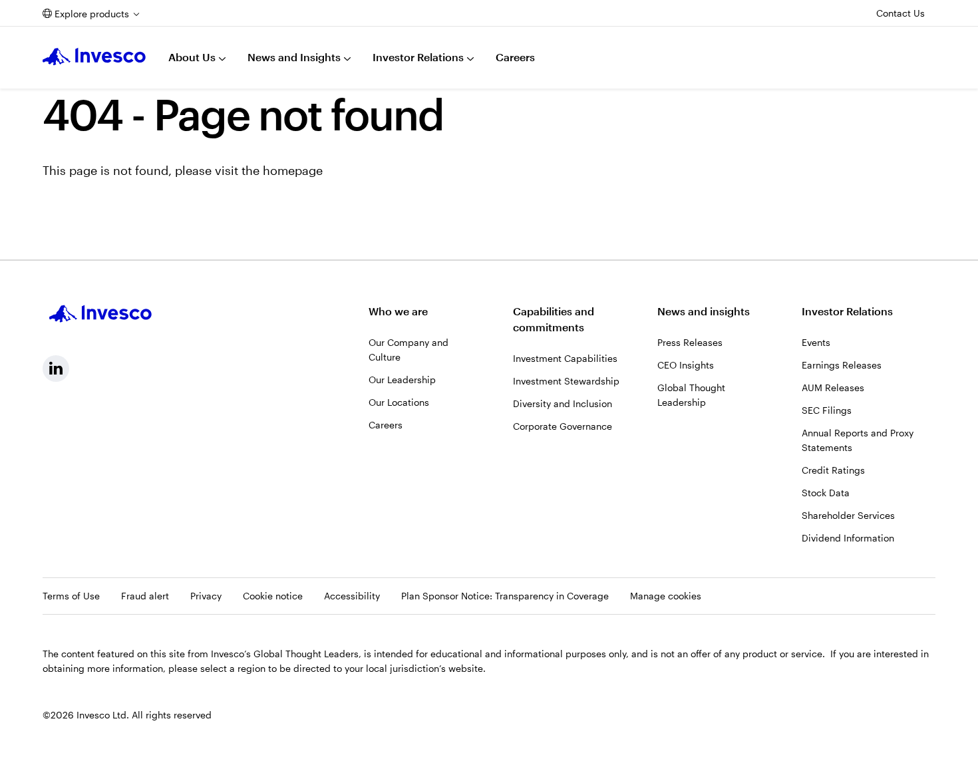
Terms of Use (71, 595)
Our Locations (399, 402)
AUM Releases (833, 387)
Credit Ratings (833, 470)
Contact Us (900, 13)
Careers (515, 57)
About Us (192, 57)
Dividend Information (848, 537)
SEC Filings (827, 410)
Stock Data (826, 492)
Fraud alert (145, 595)
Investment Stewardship (566, 380)
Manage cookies (665, 595)
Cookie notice (273, 595)
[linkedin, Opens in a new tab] (56, 368)
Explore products (92, 13)
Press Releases (690, 342)
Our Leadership (402, 379)
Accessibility (352, 595)
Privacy (206, 595)
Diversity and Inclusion (562, 403)
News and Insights (294, 57)
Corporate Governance (562, 426)
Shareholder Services (848, 515)
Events (816, 342)
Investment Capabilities (565, 358)
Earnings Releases (842, 365)
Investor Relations (418, 57)
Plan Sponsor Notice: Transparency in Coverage (505, 595)
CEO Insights (685, 365)
